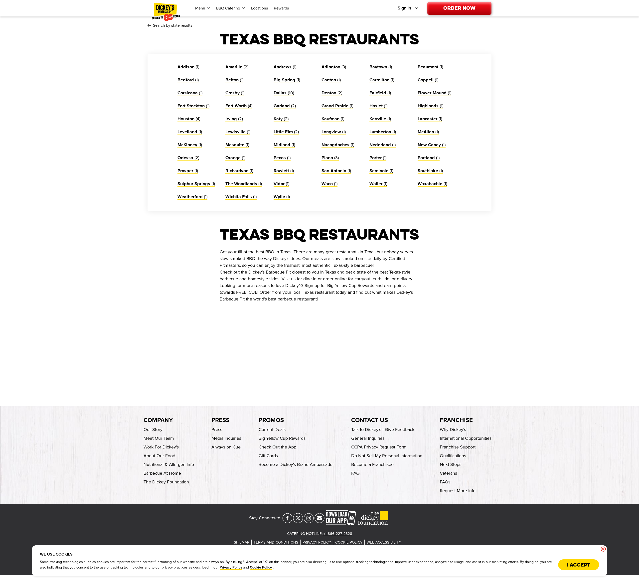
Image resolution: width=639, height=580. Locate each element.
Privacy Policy (231, 567)
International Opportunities (465, 438)
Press (220, 420)
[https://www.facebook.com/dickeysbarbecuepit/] (287, 521)
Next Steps (450, 464)
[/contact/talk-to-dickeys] (319, 521)
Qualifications (453, 455)
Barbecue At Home (162, 473)
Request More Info (458, 490)
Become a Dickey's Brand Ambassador (296, 464)
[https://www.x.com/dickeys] (298, 521)
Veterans (448, 473)
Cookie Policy (261, 567)
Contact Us (369, 420)
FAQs (445, 482)
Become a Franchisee (372, 464)
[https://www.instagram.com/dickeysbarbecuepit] (309, 521)
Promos (271, 420)
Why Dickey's (453, 429)
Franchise (456, 420)
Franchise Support (458, 447)
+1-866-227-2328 (337, 533)
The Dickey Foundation (166, 482)
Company (158, 420)
